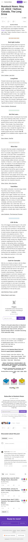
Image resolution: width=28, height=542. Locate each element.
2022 (15, 371)
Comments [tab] (4, 438)
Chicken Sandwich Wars (19, 369)
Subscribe (19, 2)
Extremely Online (11, 368)
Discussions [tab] (12, 474)
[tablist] (7, 438)
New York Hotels (14, 364)
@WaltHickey (21, 339)
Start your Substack (10, 535)
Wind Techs (17, 360)
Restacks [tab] (11, 438)
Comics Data (4, 368)
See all (4, 511)
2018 (14, 372)
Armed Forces (10, 363)
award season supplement (14, 351)
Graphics (14, 365)
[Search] (25, 474)
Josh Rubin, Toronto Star (7, 257)
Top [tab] (3, 474)
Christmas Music (18, 363)
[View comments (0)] (8, 508)
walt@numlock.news (8, 342)
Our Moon (3, 360)
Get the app (21, 535)
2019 (25, 371)
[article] (14, 481)
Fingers (3, 30)
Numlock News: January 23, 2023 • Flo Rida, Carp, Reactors (10, 489)
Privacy (14, 530)
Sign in (25, 2)
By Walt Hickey (5, 481)
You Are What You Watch (19, 366)
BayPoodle (7, 451)
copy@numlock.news (7, 346)
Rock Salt (10, 360)
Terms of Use (21, 414)
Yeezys (4, 363)
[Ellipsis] (26, 451)
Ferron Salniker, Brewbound (8, 106)
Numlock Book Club (15, 349)
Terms (18, 530)
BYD (24, 356)
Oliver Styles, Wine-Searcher (9, 183)
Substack (7, 539)
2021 (18, 371)
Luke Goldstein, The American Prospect (11, 214)
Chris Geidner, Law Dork (7, 75)
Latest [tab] (6, 474)
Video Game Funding (16, 356)
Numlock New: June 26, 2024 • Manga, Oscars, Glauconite (10, 479)
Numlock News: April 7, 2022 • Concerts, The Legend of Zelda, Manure (10, 501)
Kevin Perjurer (18, 368)
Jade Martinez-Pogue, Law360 (9, 292)
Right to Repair (10, 369)
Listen (24, 17)
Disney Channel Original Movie (9, 358)
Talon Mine (22, 358)
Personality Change (6, 365)
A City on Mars (22, 364)
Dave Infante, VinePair (7, 138)
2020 (21, 371)
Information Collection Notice (15, 416)
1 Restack (18, 423)
